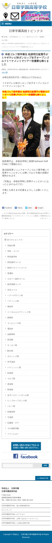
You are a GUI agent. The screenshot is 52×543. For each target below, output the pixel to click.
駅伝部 (10, 351)
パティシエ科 (13, 301)
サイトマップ (7, 510)
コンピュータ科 (14, 323)
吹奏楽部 (11, 412)
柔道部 (10, 384)
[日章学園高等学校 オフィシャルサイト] (24, 6)
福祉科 (10, 306)
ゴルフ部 (5, 72)
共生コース (12, 290)
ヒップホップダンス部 (17, 400)
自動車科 (11, 334)
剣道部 (10, 373)
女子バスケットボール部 (18, 395)
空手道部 (11, 362)
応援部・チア (13, 423)
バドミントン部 (14, 367)
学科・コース (13, 251)
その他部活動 (13, 428)
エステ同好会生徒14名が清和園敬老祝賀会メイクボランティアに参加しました (14, 215)
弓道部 (10, 417)
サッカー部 (12, 345)
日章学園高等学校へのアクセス (13, 514)
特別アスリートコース (17, 268)
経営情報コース (14, 284)
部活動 (10, 340)
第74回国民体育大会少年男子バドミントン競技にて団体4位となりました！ (38, 215)
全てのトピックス (15, 240)
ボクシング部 (13, 356)
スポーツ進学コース (16, 279)
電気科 (10, 329)
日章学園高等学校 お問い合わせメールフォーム (20, 519)
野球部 (10, 390)
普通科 (10, 273)
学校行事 (11, 245)
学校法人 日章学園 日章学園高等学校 (27, 534)
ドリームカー (13, 434)
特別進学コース (14, 262)
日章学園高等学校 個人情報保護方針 (16, 506)
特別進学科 (12, 257)
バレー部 (11, 406)
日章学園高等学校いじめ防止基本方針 (16, 523)
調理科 (10, 317)
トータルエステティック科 (19, 312)
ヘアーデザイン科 (15, 295)
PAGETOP (44, 478)
